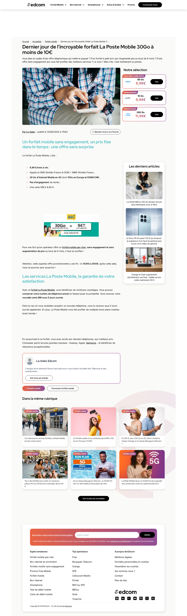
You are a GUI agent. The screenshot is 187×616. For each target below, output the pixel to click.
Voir (157, 81)
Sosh (74, 594)
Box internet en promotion (43, 561)
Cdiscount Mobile (81, 575)
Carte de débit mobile (41, 594)
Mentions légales (123, 557)
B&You (75, 589)
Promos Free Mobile (40, 571)
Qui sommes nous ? (125, 571)
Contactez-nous (150, 5)
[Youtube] (135, 598)
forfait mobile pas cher (74, 247)
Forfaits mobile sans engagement (47, 566)
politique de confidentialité (120, 541)
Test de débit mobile (40, 589)
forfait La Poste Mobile (43, 290)
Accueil (25, 41)
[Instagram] (141, 598)
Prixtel (75, 580)
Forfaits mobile (33, 388)
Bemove (68, 606)
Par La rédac (28, 131)
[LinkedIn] (123, 598)
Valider (147, 535)
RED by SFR (78, 585)
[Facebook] (129, 598)
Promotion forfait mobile (63, 388)
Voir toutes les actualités (94, 498)
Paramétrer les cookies (126, 566)
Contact (119, 575)
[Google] (117, 598)
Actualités (36, 41)
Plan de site (121, 580)
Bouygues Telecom (82, 561)
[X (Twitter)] (147, 598)
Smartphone (36, 585)
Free (74, 557)
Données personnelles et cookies (132, 561)
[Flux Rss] (153, 598)
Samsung (91, 343)
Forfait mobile (51, 41)
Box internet (36, 580)
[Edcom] (36, 4)
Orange (76, 566)
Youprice (76, 599)
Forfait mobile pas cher (42, 557)
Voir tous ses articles (39, 378)
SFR (74, 571)
